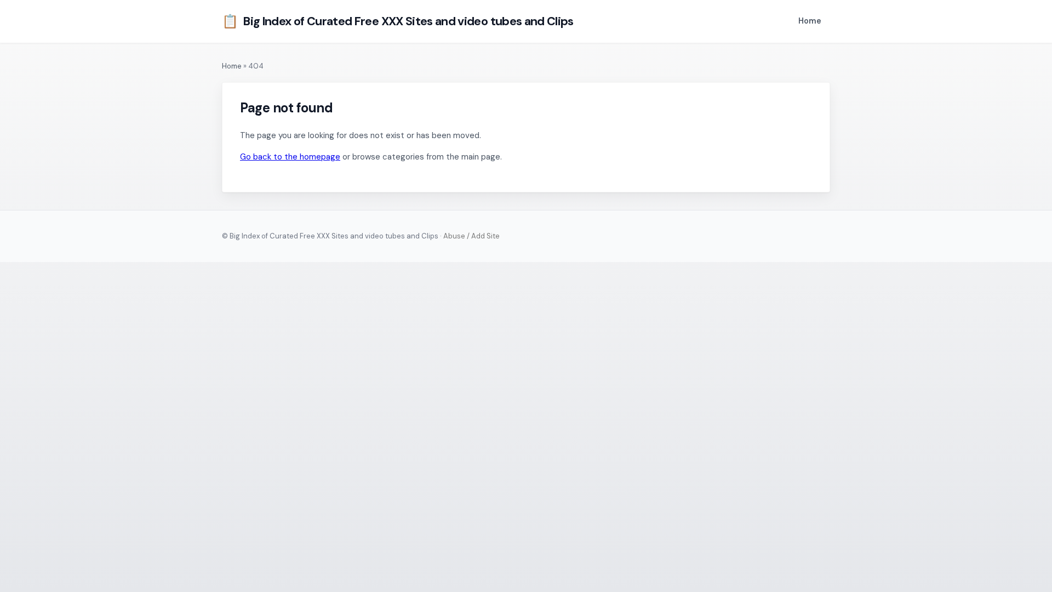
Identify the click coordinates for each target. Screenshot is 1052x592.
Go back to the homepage (290, 156)
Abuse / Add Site (471, 236)
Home (809, 21)
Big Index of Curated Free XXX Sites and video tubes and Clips (398, 21)
